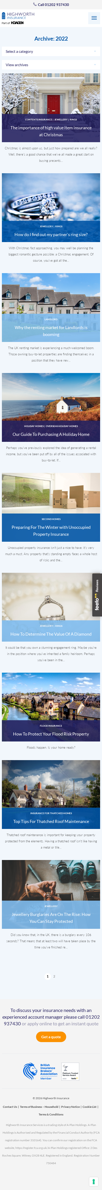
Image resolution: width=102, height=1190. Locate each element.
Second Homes (51, 519)
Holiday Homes (34, 426)
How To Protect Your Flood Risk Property (51, 733)
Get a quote (51, 1036)
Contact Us (10, 1107)
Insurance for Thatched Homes (51, 813)
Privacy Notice (70, 1107)
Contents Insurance (38, 119)
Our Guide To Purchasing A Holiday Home (51, 434)
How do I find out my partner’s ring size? (51, 234)
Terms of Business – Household (39, 1107)
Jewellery (61, 119)
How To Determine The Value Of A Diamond (51, 634)
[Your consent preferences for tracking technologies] (93, 1181)
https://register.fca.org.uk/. (31, 1148)
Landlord (51, 319)
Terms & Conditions (51, 1114)
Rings (73, 119)
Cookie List (90, 1107)
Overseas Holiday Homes (62, 426)
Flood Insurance (51, 725)
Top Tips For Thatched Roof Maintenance (51, 821)
